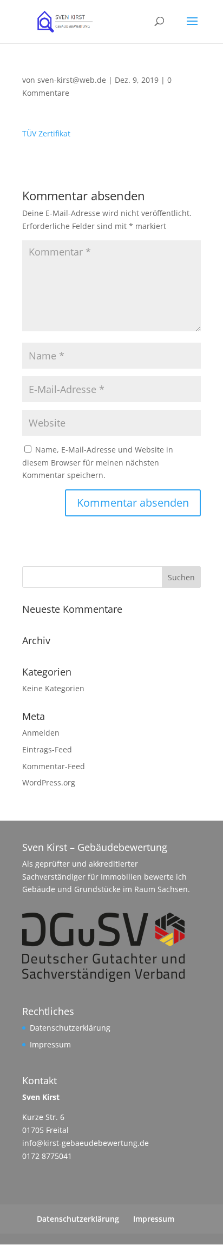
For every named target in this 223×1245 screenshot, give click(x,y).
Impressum (50, 1044)
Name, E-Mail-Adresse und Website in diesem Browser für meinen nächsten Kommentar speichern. (97, 462)
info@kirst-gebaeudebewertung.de (85, 1143)
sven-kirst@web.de (71, 80)
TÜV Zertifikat (46, 133)
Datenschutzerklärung (70, 1028)
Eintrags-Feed (47, 749)
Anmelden (41, 733)
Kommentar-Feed (53, 766)
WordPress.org (48, 782)
